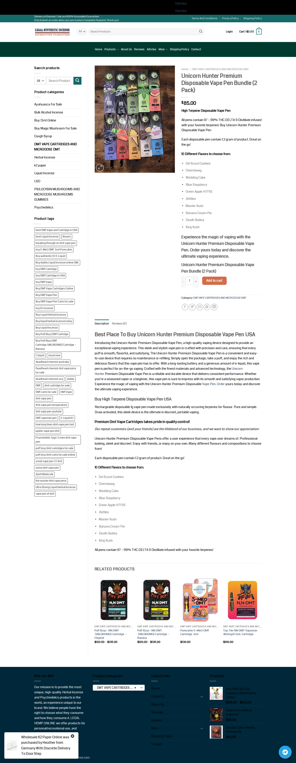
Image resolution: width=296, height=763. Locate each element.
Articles (151, 49)
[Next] (261, 613)
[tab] (102, 323)
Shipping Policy (252, 18)
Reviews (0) (119, 324)
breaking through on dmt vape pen (56, 243)
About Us (126, 49)
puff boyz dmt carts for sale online (55, 455)
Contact (196, 49)
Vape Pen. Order (213, 384)
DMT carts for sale (46, 392)
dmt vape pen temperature (51, 405)
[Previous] (95, 613)
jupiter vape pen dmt (48, 431)
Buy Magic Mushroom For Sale (55, 128)
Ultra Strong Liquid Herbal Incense (56, 487)
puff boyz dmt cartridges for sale (54, 448)
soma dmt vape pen (47, 468)
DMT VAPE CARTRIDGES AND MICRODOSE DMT (55, 147)
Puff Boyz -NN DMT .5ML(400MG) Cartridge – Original (110, 634)
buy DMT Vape (44, 282)
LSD (37, 181)
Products (110, 49)
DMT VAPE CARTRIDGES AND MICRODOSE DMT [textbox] (118, 688)
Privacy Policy (230, 18)
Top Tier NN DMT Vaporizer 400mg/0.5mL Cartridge (240, 632)
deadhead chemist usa (49, 379)
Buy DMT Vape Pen (46, 295)
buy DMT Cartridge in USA (50, 275)
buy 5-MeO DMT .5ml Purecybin (54, 250)
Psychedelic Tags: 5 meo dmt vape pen (56, 440)
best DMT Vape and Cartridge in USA (56, 230)
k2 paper (40, 165)
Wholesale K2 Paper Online (41, 737)
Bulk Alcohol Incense (48, 112)
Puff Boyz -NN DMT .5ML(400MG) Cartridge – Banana (153, 634)
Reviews (139, 49)
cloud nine (54, 355)
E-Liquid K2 (67, 418)
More (162, 49)
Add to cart (214, 280)
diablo (70, 379)
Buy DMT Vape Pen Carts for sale (54, 301)
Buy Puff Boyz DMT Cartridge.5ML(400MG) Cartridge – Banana (56, 345)
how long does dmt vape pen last (55, 424)
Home (98, 49)
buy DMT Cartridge (46, 269)
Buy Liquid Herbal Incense (51, 315)
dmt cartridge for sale (57, 385)
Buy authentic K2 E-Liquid (50, 256)
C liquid (40, 355)
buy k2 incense (44, 308)
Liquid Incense (44, 173)
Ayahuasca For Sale (48, 104)
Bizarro (67, 237)
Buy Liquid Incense (47, 328)
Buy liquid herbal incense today (54, 321)
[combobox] (119, 688)
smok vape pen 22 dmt (49, 461)
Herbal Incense (44, 157)
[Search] (200, 31)
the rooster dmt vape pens (51, 481)
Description (102, 324)
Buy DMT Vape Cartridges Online (54, 288)
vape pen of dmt (45, 494)
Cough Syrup (43, 136)
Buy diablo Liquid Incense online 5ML (57, 263)
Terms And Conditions (205, 18)
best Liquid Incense (47, 237)
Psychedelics (43, 207)
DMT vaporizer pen (46, 418)
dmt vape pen (44, 398)
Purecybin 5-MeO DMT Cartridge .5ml (194, 632)
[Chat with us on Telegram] (285, 752)
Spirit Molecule (44, 474)
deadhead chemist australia (52, 362)
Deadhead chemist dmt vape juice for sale (56, 370)
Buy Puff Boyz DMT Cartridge (52, 334)
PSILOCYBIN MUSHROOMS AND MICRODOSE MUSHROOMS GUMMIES (57, 194)
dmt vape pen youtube (49, 411)
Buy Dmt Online (45, 120)
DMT (38, 385)
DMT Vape (66, 392)
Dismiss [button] (181, 3)
